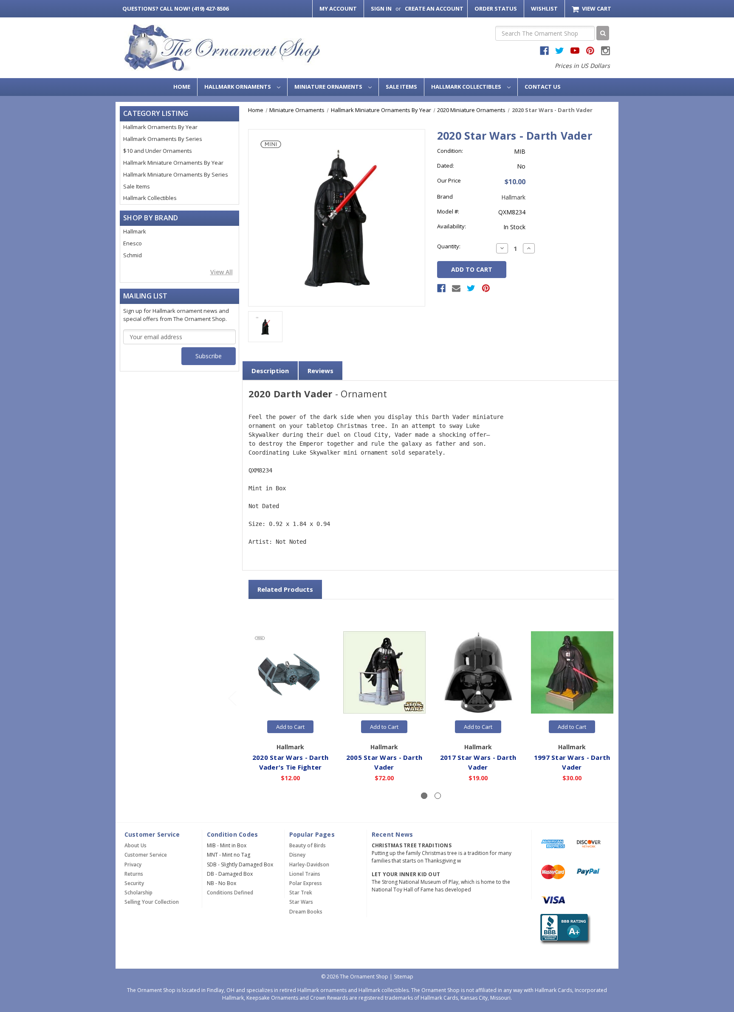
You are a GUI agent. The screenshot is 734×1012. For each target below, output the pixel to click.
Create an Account (434, 8)
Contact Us (543, 86)
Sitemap (403, 976)
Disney (297, 854)
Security (134, 883)
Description (270, 370)
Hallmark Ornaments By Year (160, 127)
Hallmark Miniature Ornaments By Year (173, 162)
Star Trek (300, 892)
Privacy (132, 864)
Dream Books (305, 911)
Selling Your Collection (151, 901)
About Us (135, 845)
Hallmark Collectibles (467, 86)
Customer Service (145, 854)
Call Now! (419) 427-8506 (175, 8)
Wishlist (544, 8)
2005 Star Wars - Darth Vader (384, 762)
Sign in (381, 8)
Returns (133, 873)
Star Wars (301, 901)
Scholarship (138, 892)
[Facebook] (441, 288)
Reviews (320, 370)
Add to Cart (290, 727)
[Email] (456, 288)
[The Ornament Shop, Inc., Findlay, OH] (563, 929)
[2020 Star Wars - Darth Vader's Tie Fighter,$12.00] (290, 672)
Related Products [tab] (285, 589)
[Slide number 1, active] (424, 796)
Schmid (132, 255)
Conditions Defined (230, 892)
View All (221, 272)
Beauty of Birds (307, 845)
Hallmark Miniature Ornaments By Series (175, 174)
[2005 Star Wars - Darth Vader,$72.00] (384, 672)
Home (181, 86)
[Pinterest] (486, 288)
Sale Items (401, 86)
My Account (338, 8)
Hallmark (134, 231)
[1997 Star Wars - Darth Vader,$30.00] (572, 672)
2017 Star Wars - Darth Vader (478, 762)
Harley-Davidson (309, 864)
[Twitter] (471, 288)
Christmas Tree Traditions (412, 845)
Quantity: (448, 246)
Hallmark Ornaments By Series (162, 139)
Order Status (495, 8)
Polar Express (305, 883)
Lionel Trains (304, 873)
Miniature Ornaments (329, 86)
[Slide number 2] (438, 796)
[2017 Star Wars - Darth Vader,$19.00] (478, 672)
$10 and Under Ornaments (157, 151)
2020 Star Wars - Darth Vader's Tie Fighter (290, 762)
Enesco (132, 243)
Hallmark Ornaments (238, 86)
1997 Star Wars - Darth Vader (572, 762)
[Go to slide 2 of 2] (231, 698)
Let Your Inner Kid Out (406, 874)
